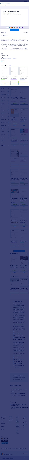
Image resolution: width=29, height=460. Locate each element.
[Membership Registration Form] (14, 71)
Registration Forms (14, 58)
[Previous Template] (9, 30)
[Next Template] (20, 30)
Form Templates (2, 3)
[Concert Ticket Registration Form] (24, 71)
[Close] (27, 1)
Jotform (3, 61)
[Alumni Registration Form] (5, 71)
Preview (5, 83)
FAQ (5, 32)
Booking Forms (9, 58)
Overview (2, 32)
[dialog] (14, 230)
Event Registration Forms (7, 3)
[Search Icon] (28, 4)
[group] (5, 76)
